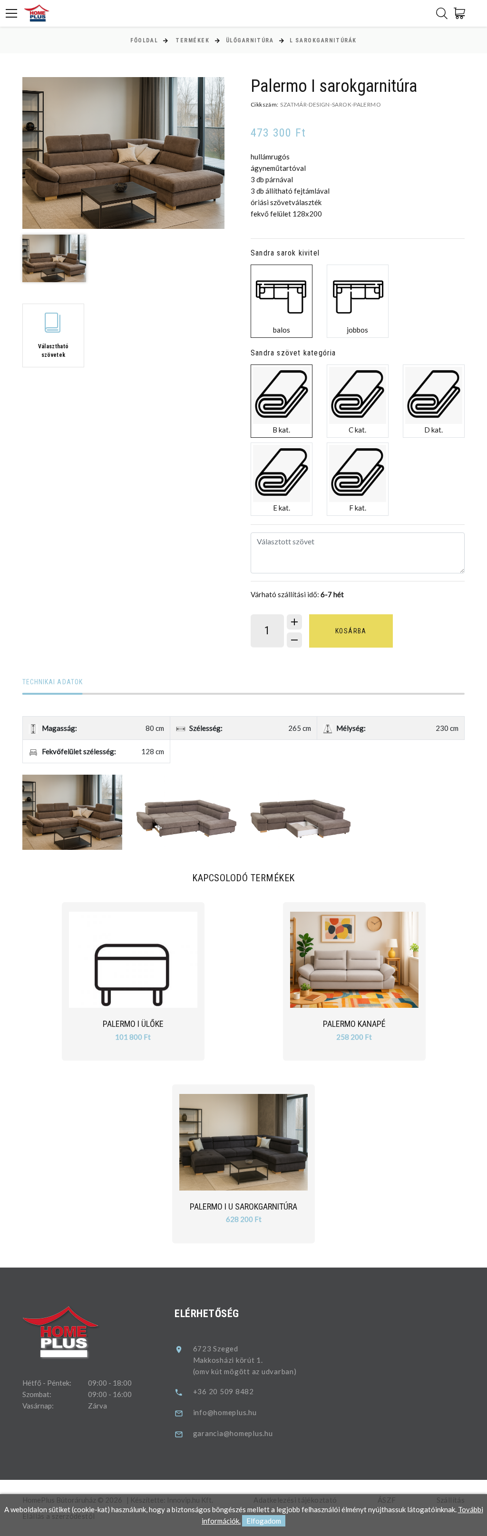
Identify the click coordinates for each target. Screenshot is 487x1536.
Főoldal (144, 40)
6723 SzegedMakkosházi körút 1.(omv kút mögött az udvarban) (245, 1360)
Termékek (192, 40)
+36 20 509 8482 (223, 1391)
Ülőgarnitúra (250, 40)
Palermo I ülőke (133, 1024)
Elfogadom (263, 1520)
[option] (123, 153)
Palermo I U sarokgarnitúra (243, 1206)
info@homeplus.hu (225, 1412)
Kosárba (351, 631)
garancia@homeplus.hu (233, 1433)
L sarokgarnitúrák (323, 40)
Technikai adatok (52, 682)
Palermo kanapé (354, 1024)
